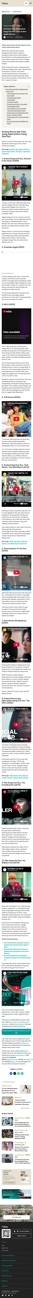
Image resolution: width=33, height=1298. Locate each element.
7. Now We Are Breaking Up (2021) (16, 111)
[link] (9, 1182)
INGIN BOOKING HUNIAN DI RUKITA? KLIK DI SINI (16, 1032)
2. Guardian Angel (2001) (14, 98)
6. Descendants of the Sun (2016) (16, 108)
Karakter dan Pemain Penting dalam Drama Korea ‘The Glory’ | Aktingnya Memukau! (16, 151)
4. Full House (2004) (12, 102)
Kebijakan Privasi (15, 1291)
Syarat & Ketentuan (6, 1291)
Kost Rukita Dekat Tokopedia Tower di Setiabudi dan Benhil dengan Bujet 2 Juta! (16, 945)
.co (23, 1055)
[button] (21, 1236)
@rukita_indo (12, 1059)
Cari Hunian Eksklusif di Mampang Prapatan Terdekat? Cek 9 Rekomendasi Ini (17, 958)
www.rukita (18, 1055)
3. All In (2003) (11, 100)
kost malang (21, 1022)
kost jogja (13, 1022)
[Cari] (26, 3)
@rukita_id (29, 1059)
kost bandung (19, 1024)
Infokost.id (24, 1043)
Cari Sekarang (16, 1217)
